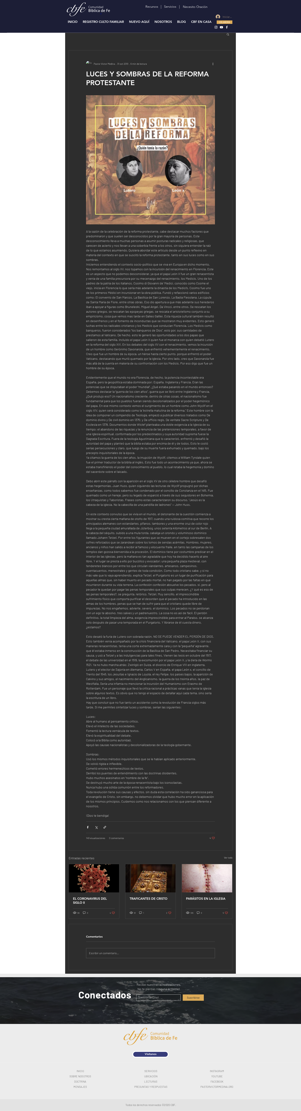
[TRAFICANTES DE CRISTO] (150, 878)
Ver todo (228, 857)
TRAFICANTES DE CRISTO (148, 899)
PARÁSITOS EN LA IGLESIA (205, 899)
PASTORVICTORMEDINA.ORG (216, 1086)
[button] (170, 7)
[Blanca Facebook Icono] (227, 27)
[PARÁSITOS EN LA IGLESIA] (207, 878)
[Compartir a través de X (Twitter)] (96, 827)
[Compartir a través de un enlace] (104, 827)
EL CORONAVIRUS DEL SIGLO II (90, 901)
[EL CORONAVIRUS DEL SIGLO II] (94, 878)
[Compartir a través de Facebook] (87, 827)
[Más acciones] (213, 64)
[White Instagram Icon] (216, 27)
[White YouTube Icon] (221, 27)
